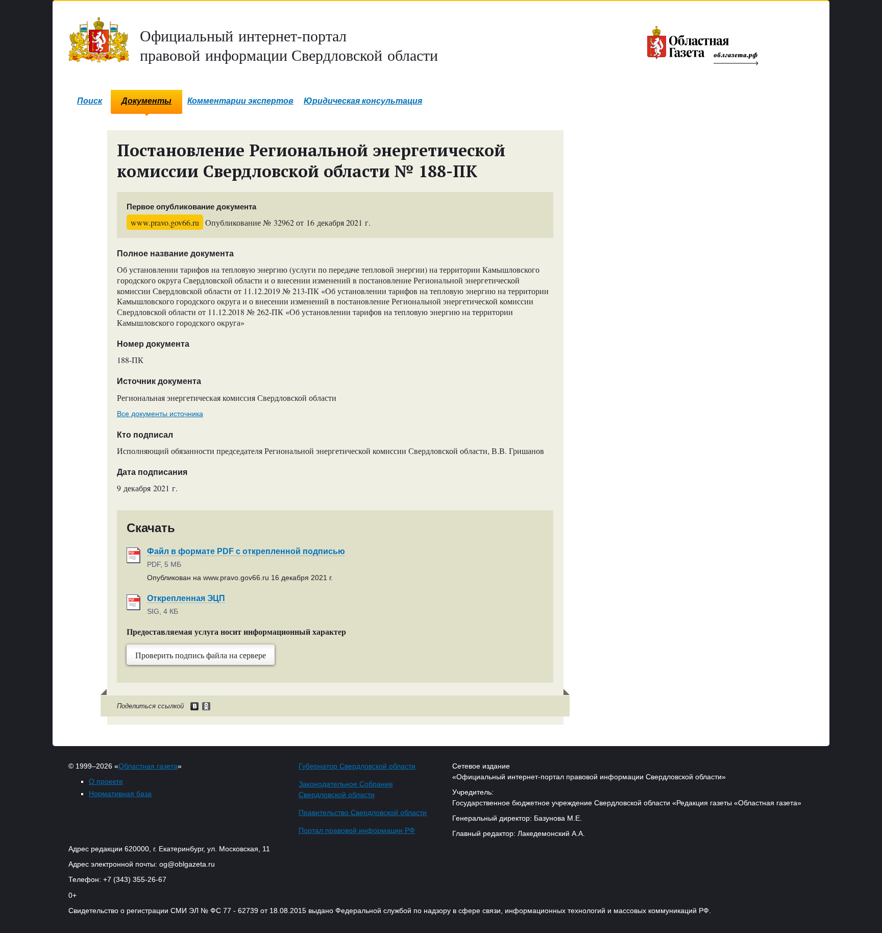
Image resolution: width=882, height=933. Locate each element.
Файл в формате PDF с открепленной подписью (246, 551)
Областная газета (148, 766)
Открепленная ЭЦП (186, 598)
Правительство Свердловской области (363, 812)
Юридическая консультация (363, 101)
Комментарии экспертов (240, 101)
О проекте (106, 781)
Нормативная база (120, 794)
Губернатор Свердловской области (357, 766)
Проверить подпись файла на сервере (200, 655)
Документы (146, 101)
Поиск (89, 101)
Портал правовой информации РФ (357, 830)
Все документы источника (160, 414)
